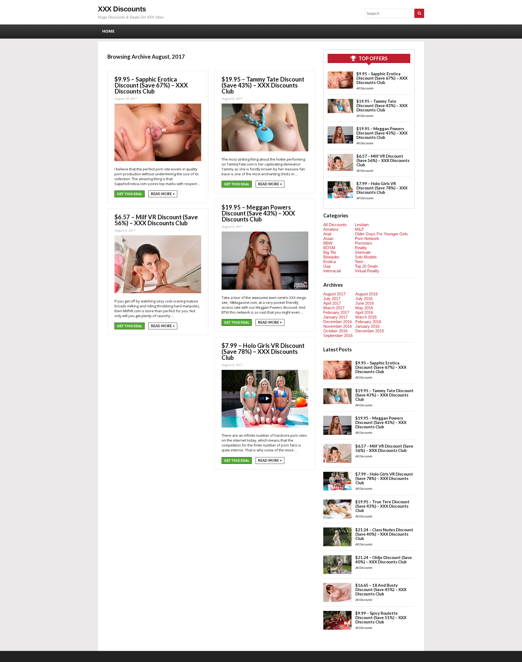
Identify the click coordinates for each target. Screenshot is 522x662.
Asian (328, 238)
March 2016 (366, 317)
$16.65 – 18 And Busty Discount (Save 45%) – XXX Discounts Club (380, 589)
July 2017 (331, 298)
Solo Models (366, 257)
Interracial (332, 270)
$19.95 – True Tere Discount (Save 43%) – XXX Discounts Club (382, 506)
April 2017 (332, 303)
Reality (361, 247)
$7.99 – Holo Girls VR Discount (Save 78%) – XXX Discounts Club (263, 351)
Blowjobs (331, 257)
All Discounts (365, 88)
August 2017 (334, 294)
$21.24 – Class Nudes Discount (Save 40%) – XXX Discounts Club (384, 534)
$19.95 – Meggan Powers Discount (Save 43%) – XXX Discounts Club (258, 213)
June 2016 (364, 303)
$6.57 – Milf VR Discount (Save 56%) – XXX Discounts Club (156, 220)
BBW (328, 243)
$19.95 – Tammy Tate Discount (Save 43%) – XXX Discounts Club (263, 85)
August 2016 (366, 294)
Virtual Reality (367, 270)
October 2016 (335, 331)
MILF (359, 229)
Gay (327, 266)
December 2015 (369, 331)
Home (108, 31)
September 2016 (338, 335)
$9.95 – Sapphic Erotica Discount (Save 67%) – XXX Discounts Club (151, 85)
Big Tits (329, 252)
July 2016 (363, 298)
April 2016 (364, 312)
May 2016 (364, 307)
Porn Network (367, 238)
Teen (359, 261)
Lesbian (362, 224)
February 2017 (336, 312)
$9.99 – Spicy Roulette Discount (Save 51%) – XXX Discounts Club (380, 617)
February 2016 (368, 321)
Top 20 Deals (366, 266)
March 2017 (333, 307)
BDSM (329, 247)
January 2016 (367, 326)
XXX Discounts (122, 9)
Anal (327, 234)
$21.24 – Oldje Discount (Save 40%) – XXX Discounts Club (383, 559)
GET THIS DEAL (129, 194)
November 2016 (337, 326)
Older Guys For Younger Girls (381, 234)
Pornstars (363, 243)
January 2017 (335, 317)
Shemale (363, 252)
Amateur (330, 229)
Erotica (329, 261)
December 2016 (337, 321)
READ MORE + (163, 194)
